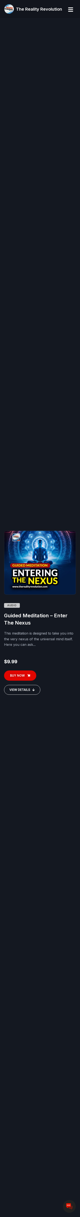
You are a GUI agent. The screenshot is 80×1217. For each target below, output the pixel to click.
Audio (12, 605)
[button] (70, 9)
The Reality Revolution (39, 9)
